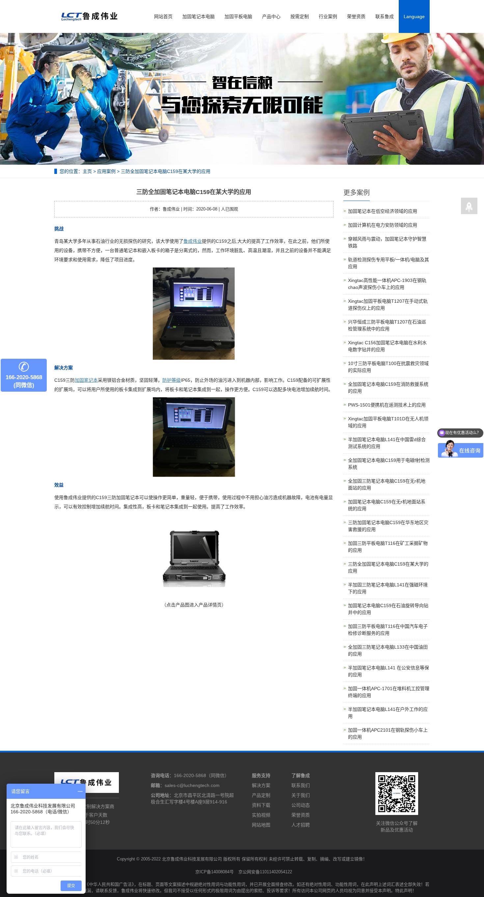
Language (414, 16)
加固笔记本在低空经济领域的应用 (382, 211)
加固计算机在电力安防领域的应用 (382, 225)
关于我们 (300, 795)
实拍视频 (261, 815)
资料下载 (261, 805)
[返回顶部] (469, 206)
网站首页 (163, 16)
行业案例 (328, 16)
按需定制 (299, 16)
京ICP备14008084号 (214, 871)
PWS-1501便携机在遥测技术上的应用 (387, 404)
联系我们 (300, 785)
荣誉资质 (356, 16)
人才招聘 (300, 824)
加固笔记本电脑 (198, 16)
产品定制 (261, 795)
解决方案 (261, 785)
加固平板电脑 (238, 16)
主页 (87, 171)
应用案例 (106, 171)
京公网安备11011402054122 (265, 871)
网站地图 (261, 824)
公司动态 (300, 805)
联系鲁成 (384, 16)
